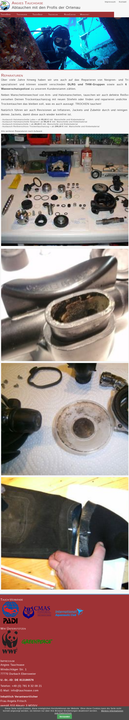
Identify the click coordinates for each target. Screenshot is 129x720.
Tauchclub (49, 14)
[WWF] (9, 643)
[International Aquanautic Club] (69, 613)
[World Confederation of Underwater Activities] (37, 613)
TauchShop (34, 14)
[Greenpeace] (37, 643)
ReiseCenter (65, 14)
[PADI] (10, 613)
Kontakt (122, 2)
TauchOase (2, 14)
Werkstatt (81, 14)
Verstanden (64, 717)
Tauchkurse (18, 14)
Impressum (110, 2)
